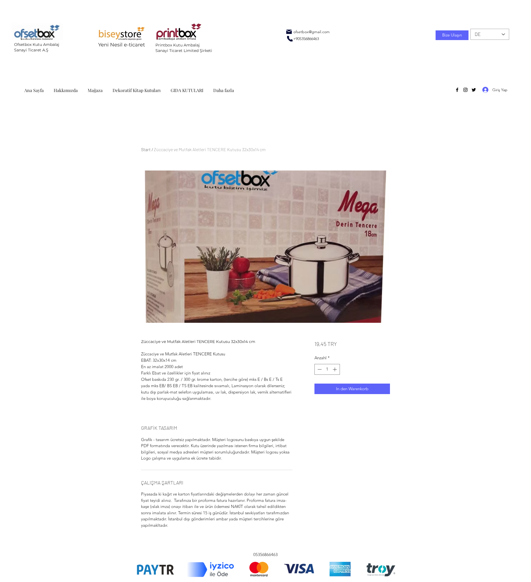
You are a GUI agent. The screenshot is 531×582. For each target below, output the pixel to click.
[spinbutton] (327, 369)
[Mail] (289, 32)
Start (146, 149)
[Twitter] (474, 90)
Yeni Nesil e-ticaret (121, 45)
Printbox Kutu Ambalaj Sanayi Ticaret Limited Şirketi (183, 48)
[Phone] (290, 38)
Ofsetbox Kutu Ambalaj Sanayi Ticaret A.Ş (36, 47)
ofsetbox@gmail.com (311, 31)
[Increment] (335, 369)
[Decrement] (319, 369)
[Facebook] (457, 90)
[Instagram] (465, 90)
